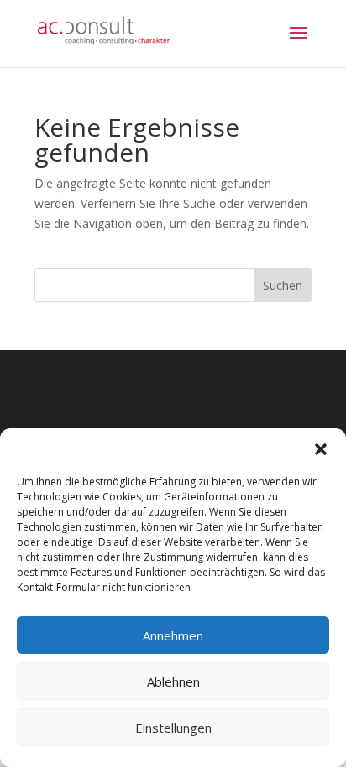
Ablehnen (173, 681)
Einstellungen (173, 727)
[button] (320, 449)
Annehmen (173, 635)
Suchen (282, 285)
